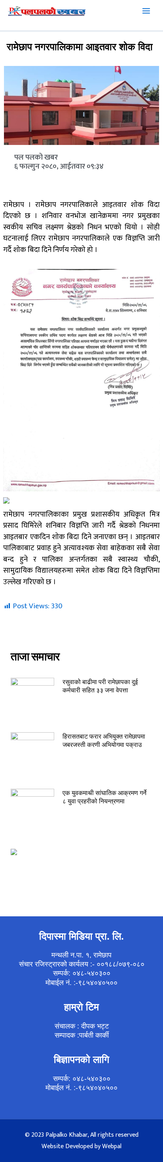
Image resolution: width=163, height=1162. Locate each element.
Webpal (111, 1146)
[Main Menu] (146, 11)
